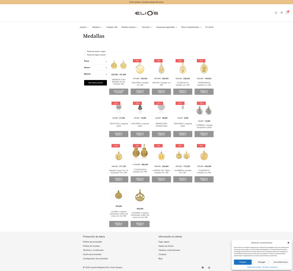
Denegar (261, 262)
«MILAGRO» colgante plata (183, 124)
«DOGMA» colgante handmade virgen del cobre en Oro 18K (140, 215)
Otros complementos (190, 27)
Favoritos (146, 27)
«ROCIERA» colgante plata (140, 124)
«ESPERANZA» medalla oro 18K (204, 83)
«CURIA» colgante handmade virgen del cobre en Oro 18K (119, 213)
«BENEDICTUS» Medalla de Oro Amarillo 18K (119, 81)
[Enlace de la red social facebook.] (203, 267)
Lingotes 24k (111, 27)
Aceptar (242, 262)
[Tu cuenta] (281, 12)
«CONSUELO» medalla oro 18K (183, 83)
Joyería (83, 27)
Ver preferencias (281, 262)
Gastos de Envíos (166, 246)
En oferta (209, 27)
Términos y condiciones (270, 267)
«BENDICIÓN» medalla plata (161, 124)
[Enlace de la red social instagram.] (209, 267)
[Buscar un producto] (276, 12)
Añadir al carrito (140, 91)
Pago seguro (164, 242)
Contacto (162, 254)
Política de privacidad (254, 267)
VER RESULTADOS (95, 83)
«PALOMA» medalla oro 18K (140, 83)
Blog (160, 258)
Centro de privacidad (92, 254)
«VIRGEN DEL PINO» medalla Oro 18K (161, 171)
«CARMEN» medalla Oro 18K (182, 171)
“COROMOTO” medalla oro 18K (204, 171)
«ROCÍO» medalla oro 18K (161, 83)
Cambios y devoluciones (169, 250)
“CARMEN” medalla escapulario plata (204, 126)
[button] (288, 243)
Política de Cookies (91, 246)
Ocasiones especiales (165, 27)
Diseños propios (128, 27)
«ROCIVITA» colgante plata (119, 124)
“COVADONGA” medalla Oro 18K (140, 170)
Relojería (96, 27)
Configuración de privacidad (95, 258)
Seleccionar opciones (118, 91)
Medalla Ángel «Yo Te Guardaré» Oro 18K (118, 171)
